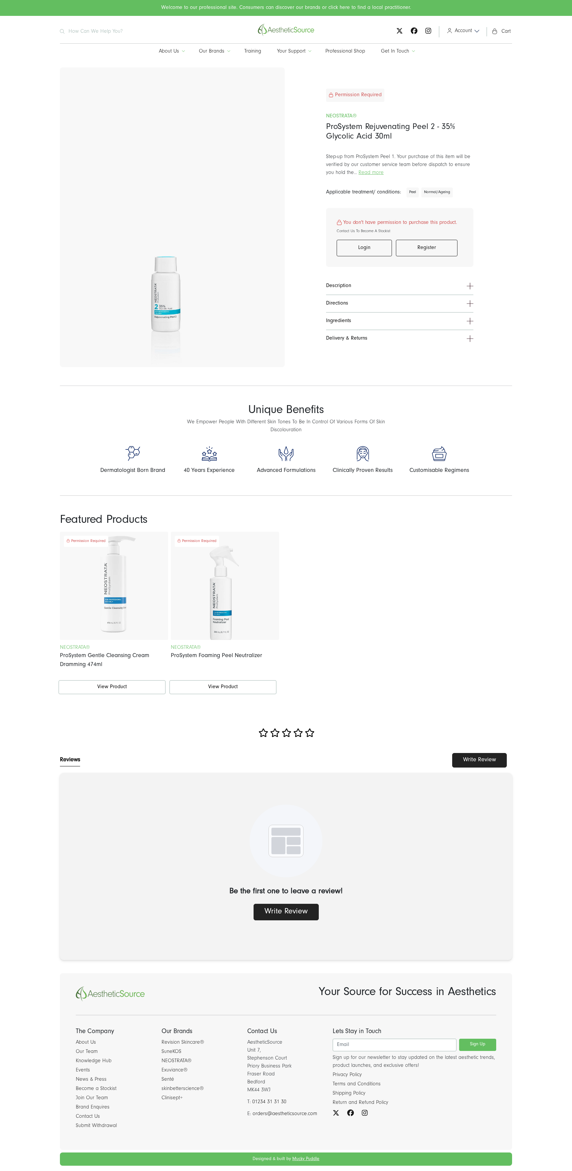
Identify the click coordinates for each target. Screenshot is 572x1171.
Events (83, 1070)
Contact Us (88, 1116)
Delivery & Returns (346, 338)
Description (338, 286)
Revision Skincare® (183, 1042)
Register (426, 248)
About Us (169, 51)
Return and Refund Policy (360, 1103)
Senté (168, 1079)
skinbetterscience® (183, 1089)
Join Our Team (92, 1098)
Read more (371, 173)
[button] (461, 31)
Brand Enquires (93, 1107)
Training (252, 51)
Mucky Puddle (305, 1159)
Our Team (87, 1052)
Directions (337, 303)
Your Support (291, 51)
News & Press (91, 1079)
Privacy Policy (347, 1075)
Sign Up (477, 1044)
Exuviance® (175, 1070)
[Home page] (286, 35)
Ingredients (338, 321)
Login (364, 248)
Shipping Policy (349, 1093)
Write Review (479, 760)
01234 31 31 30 (269, 1102)
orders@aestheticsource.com (285, 1114)
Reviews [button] (70, 760)
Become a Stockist (96, 1089)
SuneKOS (171, 1052)
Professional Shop (345, 51)
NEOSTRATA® (177, 1061)
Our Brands (211, 51)
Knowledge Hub (94, 1061)
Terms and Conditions (357, 1084)
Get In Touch (395, 51)
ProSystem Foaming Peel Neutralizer (216, 656)
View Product (112, 687)
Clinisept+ (172, 1098)
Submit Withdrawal (96, 1126)
